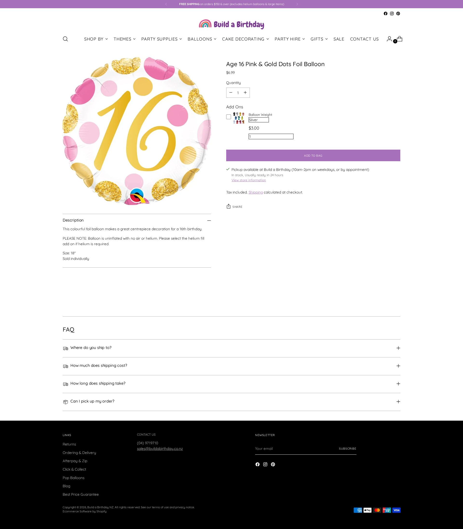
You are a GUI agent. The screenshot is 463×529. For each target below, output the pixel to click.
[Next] (297, 4)
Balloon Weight (260, 114)
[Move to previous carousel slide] (385, 300)
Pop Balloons (73, 477)
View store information (249, 180)
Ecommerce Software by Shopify (85, 511)
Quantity (233, 82)
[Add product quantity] (245, 92)
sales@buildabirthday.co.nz (160, 448)
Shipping (256, 192)
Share (237, 207)
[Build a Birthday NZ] (231, 24)
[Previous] (166, 4)
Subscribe (347, 448)
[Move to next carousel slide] (396, 300)
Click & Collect (74, 469)
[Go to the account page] (387, 39)
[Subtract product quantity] (230, 92)
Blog (66, 486)
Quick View (239, 124)
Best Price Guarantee (81, 494)
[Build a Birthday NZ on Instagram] (392, 13)
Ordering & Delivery (79, 452)
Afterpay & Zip (75, 461)
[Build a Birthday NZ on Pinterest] (398, 13)
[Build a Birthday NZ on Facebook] (385, 13)
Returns (69, 444)
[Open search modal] (65, 39)
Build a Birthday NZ (100, 507)
